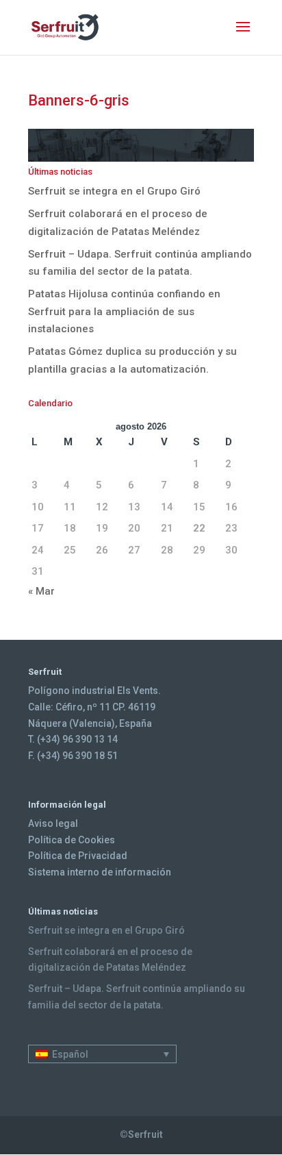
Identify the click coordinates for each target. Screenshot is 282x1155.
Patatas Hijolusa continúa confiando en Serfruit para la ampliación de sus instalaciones (124, 311)
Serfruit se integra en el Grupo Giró (114, 191)
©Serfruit (141, 1134)
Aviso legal (53, 823)
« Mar (41, 591)
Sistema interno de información (99, 872)
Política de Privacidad (77, 855)
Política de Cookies (71, 839)
